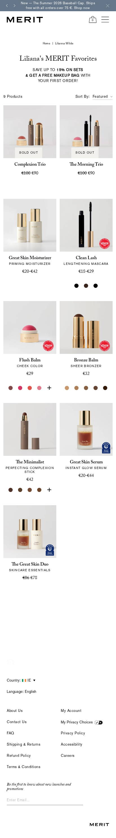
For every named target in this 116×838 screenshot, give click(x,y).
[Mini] (95, 286)
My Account (71, 711)
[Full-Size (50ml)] (25, 286)
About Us (15, 711)
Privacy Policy (73, 733)
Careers (68, 755)
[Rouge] (49, 388)
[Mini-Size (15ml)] (34, 286)
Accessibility (71, 744)
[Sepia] (39, 490)
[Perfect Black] (76, 286)
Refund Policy (19, 755)
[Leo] (95, 388)
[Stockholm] (39, 388)
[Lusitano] (30, 388)
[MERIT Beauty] (25, 19)
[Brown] (86, 286)
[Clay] (76, 388)
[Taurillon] (49, 490)
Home (46, 43)
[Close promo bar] (107, 6)
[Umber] (20, 490)
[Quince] (67, 388)
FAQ (10, 733)
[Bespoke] (10, 388)
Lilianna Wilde (64, 43)
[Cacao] (30, 490)
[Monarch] (105, 388)
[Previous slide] (6, 5)
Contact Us (16, 722)
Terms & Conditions (23, 767)
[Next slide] (14, 5)
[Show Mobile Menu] (105, 20)
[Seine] (86, 388)
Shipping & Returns (23, 744)
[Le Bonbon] (20, 388)
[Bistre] (10, 490)
